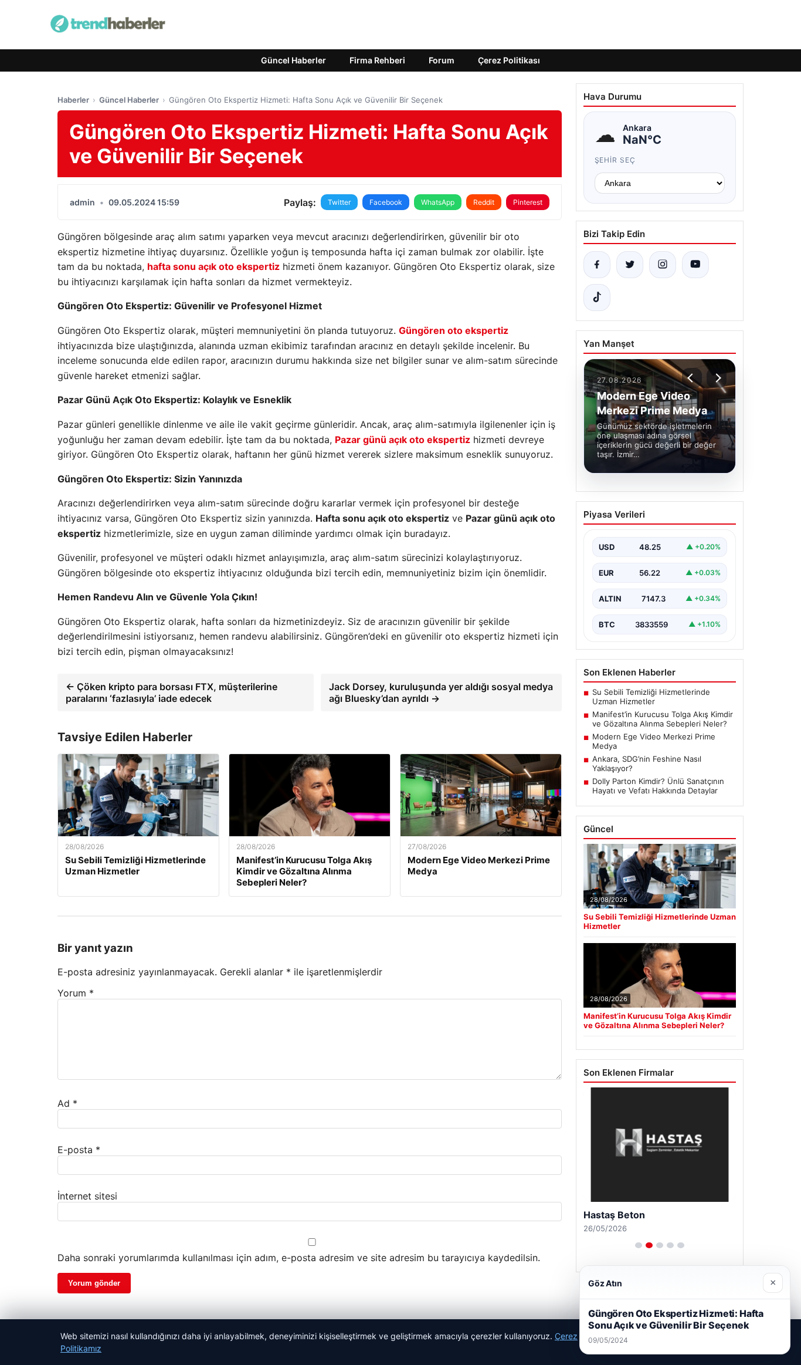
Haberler (73, 99)
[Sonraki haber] (717, 378)
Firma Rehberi (377, 60)
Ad (67, 1103)
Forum (441, 60)
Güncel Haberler (293, 60)
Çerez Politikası (509, 60)
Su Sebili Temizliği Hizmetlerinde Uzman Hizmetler (651, 696)
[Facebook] (596, 264)
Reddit (483, 202)
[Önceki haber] (692, 378)
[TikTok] (596, 297)
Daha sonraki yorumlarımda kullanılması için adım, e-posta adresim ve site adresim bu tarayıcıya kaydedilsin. (298, 1257)
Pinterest (527, 202)
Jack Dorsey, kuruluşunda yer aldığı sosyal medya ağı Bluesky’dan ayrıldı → (441, 692)
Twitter (339, 202)
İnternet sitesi (87, 1196)
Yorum (75, 993)
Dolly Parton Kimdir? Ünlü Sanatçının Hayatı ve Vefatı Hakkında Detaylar (658, 785)
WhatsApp (437, 202)
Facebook (385, 202)
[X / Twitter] (629, 264)
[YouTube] (695, 264)
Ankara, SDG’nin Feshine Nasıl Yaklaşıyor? (646, 763)
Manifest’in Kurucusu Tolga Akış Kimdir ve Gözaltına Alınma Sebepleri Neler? (662, 718)
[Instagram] (662, 264)
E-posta (78, 1149)
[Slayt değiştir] (638, 1245)
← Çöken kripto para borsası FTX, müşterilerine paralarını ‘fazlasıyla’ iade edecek (171, 692)
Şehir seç (615, 160)
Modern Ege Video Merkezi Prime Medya (653, 741)
